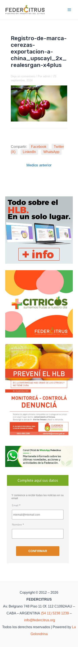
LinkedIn (29, 152)
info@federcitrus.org (39, 620)
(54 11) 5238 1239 (55, 613)
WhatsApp (51, 152)
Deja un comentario (23, 76)
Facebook (38, 146)
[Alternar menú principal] (69, 9)
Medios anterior (39, 165)
